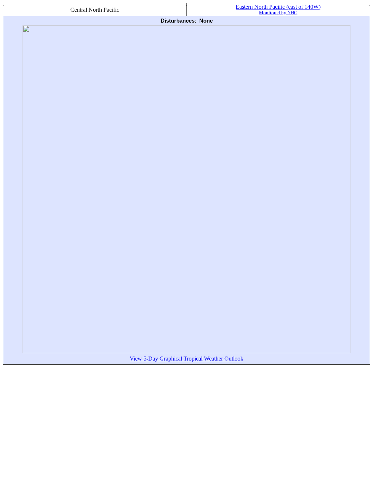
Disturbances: (178, 20)
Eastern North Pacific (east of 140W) (278, 9)
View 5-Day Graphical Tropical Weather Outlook (186, 358)
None (206, 20)
